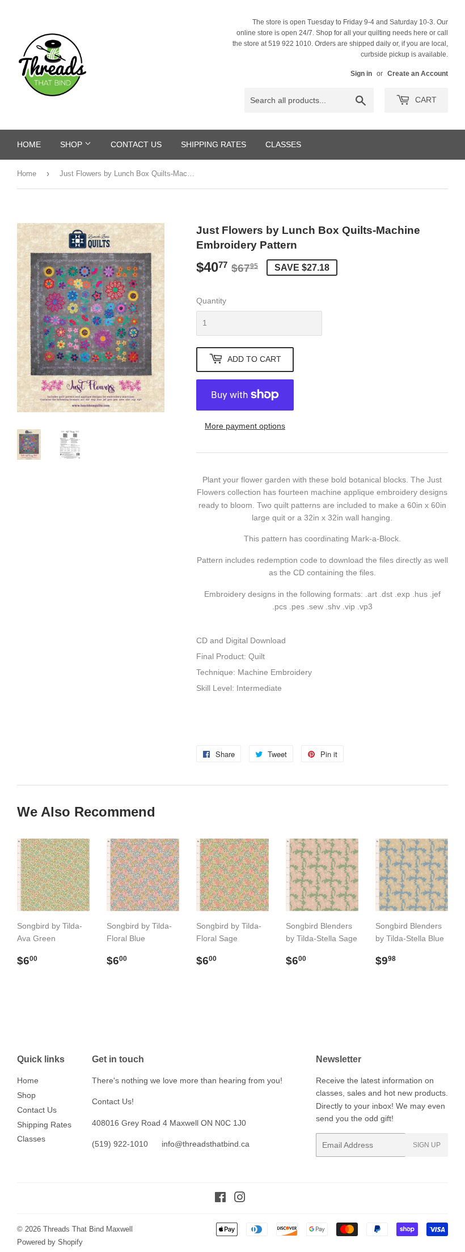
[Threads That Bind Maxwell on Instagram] (240, 1198)
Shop (72, 144)
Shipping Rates (213, 144)
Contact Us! (113, 1101)
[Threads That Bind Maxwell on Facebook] (220, 1198)
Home (29, 144)
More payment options (245, 425)
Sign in (361, 74)
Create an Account (417, 74)
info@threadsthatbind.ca (206, 1143)
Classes (283, 144)
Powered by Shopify (50, 1242)
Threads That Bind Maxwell (88, 1229)
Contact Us (136, 144)
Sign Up (427, 1145)
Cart (425, 99)
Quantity (211, 300)
